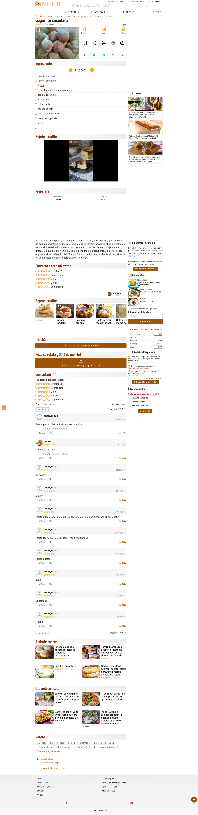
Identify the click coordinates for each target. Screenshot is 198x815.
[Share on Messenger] (94, 55)
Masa (45, 768)
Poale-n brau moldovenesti (103, 321)
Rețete (72, 12)
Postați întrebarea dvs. (147, 382)
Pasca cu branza (81, 321)
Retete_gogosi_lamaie (49, 751)
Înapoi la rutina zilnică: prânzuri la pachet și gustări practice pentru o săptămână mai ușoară (102, 719)
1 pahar (47, 80)
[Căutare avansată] (152, 6)
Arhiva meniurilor (140, 308)
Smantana (85, 743)
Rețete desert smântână (70, 747)
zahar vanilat (44, 104)
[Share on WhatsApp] (104, 55)
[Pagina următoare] (125, 409)
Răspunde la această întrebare (138, 363)
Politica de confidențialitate (114, 783)
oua (42, 85)
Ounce (133, 341)
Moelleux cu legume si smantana (150, 283)
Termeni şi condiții (110, 787)
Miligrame (134, 334)
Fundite (39, 320)
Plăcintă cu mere (139, 401)
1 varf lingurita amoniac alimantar (55, 90)
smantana (51, 80)
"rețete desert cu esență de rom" (102, 747)
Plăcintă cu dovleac (140, 405)
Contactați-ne (108, 779)
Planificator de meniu (144, 268)
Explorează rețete (45, 759)
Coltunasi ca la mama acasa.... (124, 321)
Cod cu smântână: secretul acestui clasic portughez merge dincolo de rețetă (113, 670)
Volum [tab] (144, 329)
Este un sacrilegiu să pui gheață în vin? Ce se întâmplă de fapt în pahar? (67, 698)
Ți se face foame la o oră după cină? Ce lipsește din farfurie (113, 696)
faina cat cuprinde (47, 118)
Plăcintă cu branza (140, 398)
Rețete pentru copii (51, 762)
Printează (156, 308)
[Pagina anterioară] (108, 409)
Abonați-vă (145, 321)
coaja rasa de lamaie (49, 113)
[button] (38, 43)
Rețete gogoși (57, 743)
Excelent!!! (56, 271)
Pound (133, 344)
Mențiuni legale (108, 791)
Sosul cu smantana (65, 666)
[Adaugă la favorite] (85, 43)
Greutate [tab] (134, 329)
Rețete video (42, 783)
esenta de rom (45, 109)
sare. (40, 123)
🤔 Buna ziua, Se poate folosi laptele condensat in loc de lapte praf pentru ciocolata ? (144, 359)
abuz (123, 432)
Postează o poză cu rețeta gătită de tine (81, 365)
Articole (100, 12)
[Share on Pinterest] (123, 55)
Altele (156, 12)
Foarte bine (56, 275)
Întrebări (129, 12)
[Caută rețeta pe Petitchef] (147, 5)
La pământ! (56, 286)
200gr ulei (43, 99)
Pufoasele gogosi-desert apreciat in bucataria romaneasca (65, 651)
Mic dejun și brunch (58, 768)
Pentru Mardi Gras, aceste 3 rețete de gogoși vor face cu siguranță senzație (111, 651)
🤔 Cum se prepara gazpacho (141, 366)
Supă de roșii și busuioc (150, 292)
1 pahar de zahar (46, 76)
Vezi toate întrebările (153, 378)
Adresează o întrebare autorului (82, 345)
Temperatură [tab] (156, 329)
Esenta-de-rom (46, 747)
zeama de (47, 94)
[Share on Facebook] (85, 55)
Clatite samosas (147, 301)
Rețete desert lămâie (104, 743)
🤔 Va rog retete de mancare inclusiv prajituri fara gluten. (144, 372)
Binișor (54, 282)
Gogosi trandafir (61, 321)
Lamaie (71, 743)
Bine (53, 279)
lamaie (52, 94)
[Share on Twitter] (113, 55)
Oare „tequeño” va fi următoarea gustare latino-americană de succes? (66, 716)
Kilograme (134, 347)
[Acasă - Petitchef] (36, 16)
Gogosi (42, 743)
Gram (132, 337)
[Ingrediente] (4, 407)
